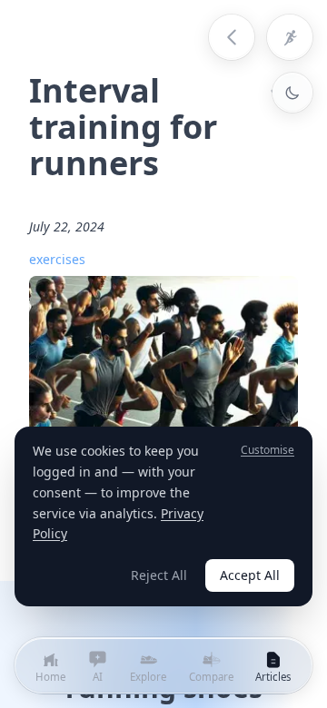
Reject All (159, 575)
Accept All (250, 575)
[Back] (231, 37)
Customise (267, 450)
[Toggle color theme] (292, 93)
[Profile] (289, 37)
